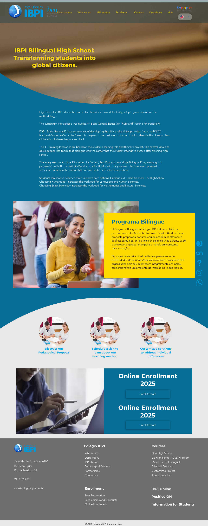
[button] (121, 12)
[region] (190, 253)
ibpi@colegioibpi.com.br (29, 488)
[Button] (199, 253)
